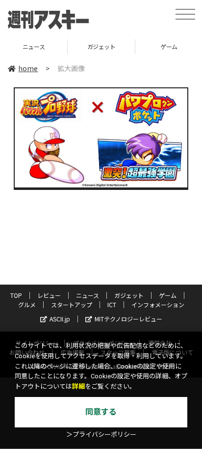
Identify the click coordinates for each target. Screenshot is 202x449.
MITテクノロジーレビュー (128, 319)
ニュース (87, 295)
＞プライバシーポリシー (101, 434)
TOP (16, 295)
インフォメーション (157, 304)
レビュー (49, 295)
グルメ (27, 304)
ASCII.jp (60, 319)
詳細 (78, 386)
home (28, 68)
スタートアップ (71, 304)
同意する (101, 412)
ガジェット (76, 46)
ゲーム (143, 46)
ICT (111, 304)
